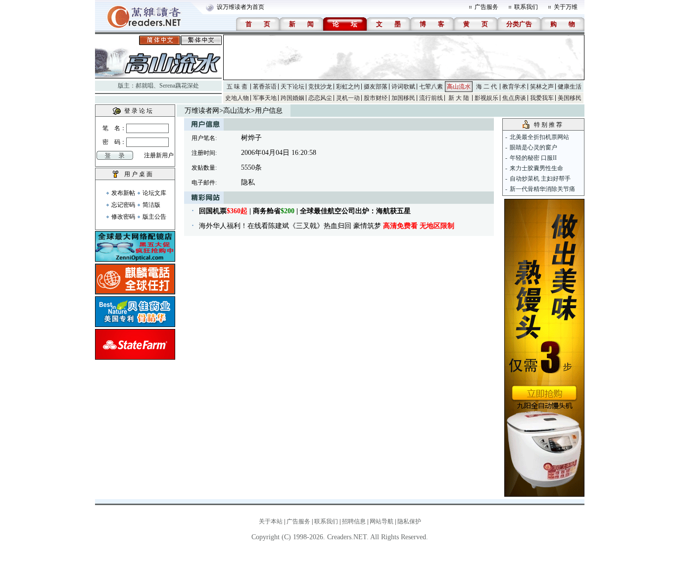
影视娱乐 (486, 97)
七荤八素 (431, 86)
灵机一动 (348, 97)
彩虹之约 (348, 86)
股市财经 (375, 97)
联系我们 (526, 6)
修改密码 (123, 216)
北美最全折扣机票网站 (539, 137)
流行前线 (431, 97)
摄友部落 (375, 86)
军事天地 (265, 97)
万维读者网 (202, 110)
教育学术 (514, 86)
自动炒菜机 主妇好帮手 (540, 178)
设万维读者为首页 (240, 6)
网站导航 (381, 521)
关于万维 (566, 6)
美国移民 (569, 97)
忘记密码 (123, 204)
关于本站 (271, 521)
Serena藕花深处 (179, 85)
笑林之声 (542, 86)
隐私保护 (409, 521)
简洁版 (151, 204)
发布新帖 (123, 192)
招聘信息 (354, 521)
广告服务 (486, 6)
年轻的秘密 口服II (533, 157)
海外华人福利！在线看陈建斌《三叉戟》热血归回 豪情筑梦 (326, 226)
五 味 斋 (237, 86)
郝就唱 (144, 85)
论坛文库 (154, 192)
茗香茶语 (265, 86)
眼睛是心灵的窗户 (533, 147)
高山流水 (459, 86)
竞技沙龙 (320, 86)
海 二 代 (486, 86)
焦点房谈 (514, 97)
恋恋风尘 (320, 97)
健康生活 (569, 86)
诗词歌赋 (403, 86)
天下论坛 (292, 86)
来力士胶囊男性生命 (536, 168)
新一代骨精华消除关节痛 (542, 189)
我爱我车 (542, 97)
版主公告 (154, 216)
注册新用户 (159, 155)
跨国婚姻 (292, 97)
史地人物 (237, 97)
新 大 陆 (458, 97)
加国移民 (403, 97)
